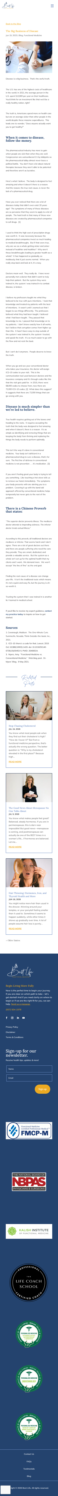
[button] (52, 5)
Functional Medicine (33, 35)
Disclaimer (10, 1032)
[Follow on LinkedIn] (18, 1018)
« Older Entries (13, 940)
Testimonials (29, 1469)
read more (15, 761)
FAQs (29, 1461)
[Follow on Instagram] (12, 1018)
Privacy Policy (12, 1027)
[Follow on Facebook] (6, 1018)
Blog (21, 35)
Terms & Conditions (14, 1037)
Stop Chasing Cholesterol (22, 725)
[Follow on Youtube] (23, 1018)
